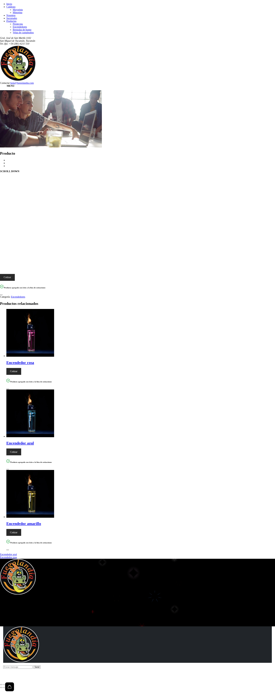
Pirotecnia (18, 24)
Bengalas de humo (22, 29)
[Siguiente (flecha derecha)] (4, 687)
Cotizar (7, 277)
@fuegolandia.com (22, 83)
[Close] (1, 294)
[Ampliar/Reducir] (1, 684)
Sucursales (11, 18)
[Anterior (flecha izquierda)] (1, 687)
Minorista (17, 12)
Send (37, 667)
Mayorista (18, 9)
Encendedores (20, 26)
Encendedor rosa (8, 557)
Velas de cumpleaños (23, 32)
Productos (11, 21)
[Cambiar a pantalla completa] (4, 684)
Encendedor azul (8, 554)
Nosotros (10, 15)
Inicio (9, 4)
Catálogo (10, 6)
